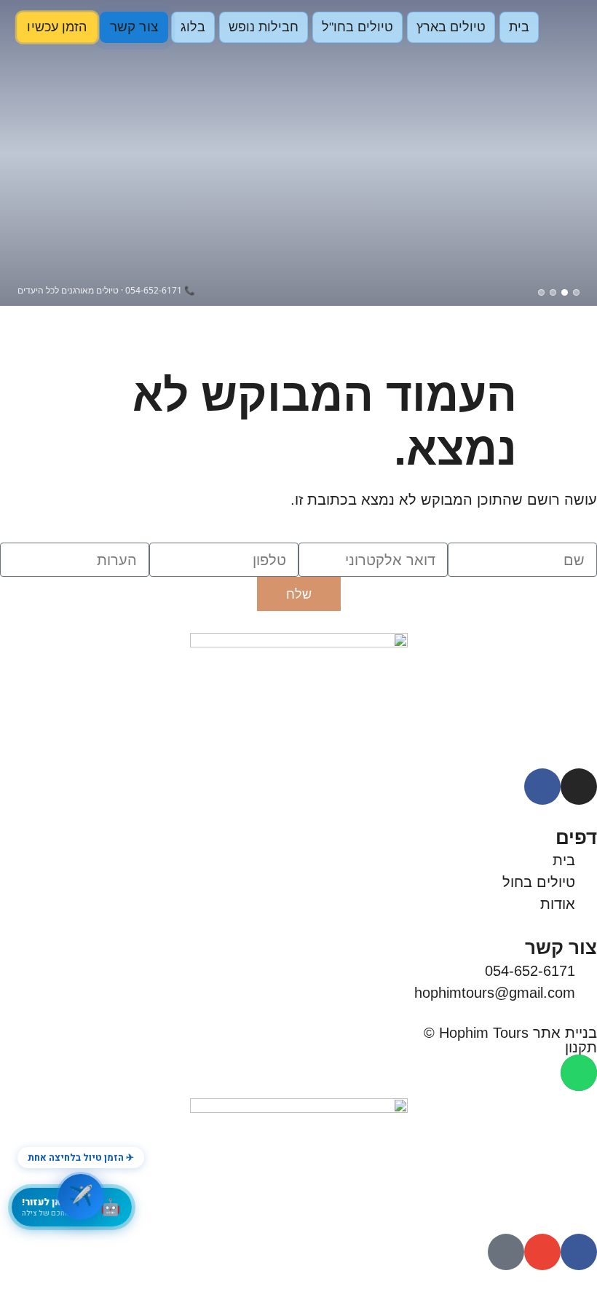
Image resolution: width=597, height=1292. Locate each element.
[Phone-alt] (506, 1252)
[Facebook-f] (542, 786)
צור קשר (134, 27)
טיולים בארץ (451, 27)
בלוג (193, 27)
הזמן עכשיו (57, 27)
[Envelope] (542, 1252)
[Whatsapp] (579, 1073)
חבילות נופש (263, 27)
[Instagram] (579, 786)
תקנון (581, 1047)
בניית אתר (565, 1033)
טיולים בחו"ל (357, 27)
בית (519, 27)
